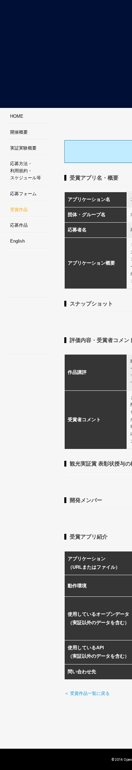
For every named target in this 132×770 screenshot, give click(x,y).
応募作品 (19, 225)
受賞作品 (19, 209)
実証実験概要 (23, 148)
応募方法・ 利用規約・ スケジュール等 (25, 170)
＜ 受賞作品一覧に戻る (87, 693)
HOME (16, 116)
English (17, 241)
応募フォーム (23, 193)
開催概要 (19, 132)
